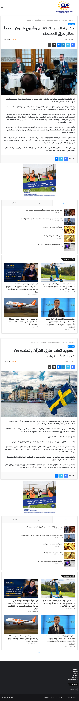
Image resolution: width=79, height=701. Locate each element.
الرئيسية (71, 20)
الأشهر (65, 203)
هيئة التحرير (74, 671)
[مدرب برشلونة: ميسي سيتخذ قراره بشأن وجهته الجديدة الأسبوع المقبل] (69, 221)
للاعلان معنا (75, 677)
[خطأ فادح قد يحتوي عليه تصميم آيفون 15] (69, 247)
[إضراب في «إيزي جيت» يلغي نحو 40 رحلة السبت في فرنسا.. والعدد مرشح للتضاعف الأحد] (21, 307)
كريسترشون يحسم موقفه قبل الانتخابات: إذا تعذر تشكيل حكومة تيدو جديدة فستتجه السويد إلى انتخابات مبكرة (22, 288)
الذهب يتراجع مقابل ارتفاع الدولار (53, 236)
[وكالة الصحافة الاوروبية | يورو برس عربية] (63, 7)
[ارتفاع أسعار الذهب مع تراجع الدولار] (69, 230)
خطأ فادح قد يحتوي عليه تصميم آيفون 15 (50, 244)
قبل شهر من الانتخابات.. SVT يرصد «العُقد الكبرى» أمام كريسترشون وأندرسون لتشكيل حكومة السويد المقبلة (60, 323)
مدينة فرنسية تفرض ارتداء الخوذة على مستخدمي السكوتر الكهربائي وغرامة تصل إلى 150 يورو (58, 286)
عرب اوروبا (65, 20)
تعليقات (14, 203)
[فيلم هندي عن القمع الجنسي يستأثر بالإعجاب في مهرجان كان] (69, 212)
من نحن (76, 673)
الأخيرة (40, 203)
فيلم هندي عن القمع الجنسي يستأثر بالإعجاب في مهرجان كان (44, 210)
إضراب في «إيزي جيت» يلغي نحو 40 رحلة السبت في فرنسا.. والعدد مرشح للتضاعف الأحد (23, 322)
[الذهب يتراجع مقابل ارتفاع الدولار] (69, 238)
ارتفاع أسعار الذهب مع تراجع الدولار (53, 227)
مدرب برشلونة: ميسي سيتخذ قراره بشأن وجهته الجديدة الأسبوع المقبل (42, 219)
